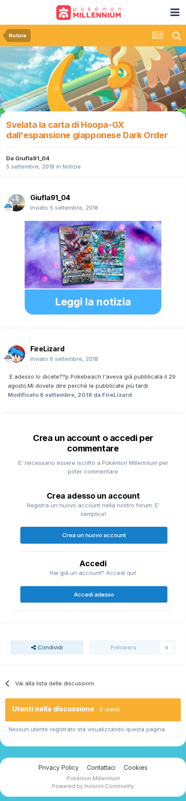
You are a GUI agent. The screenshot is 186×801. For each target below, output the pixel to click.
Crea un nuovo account (94, 535)
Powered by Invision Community (93, 786)
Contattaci (101, 767)
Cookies (136, 767)
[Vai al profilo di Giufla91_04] (16, 202)
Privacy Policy (58, 767)
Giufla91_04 (32, 158)
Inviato (64, 207)
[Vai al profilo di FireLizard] (16, 354)
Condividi (49, 647)
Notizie (72, 166)
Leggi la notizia (93, 301)
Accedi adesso (94, 594)
